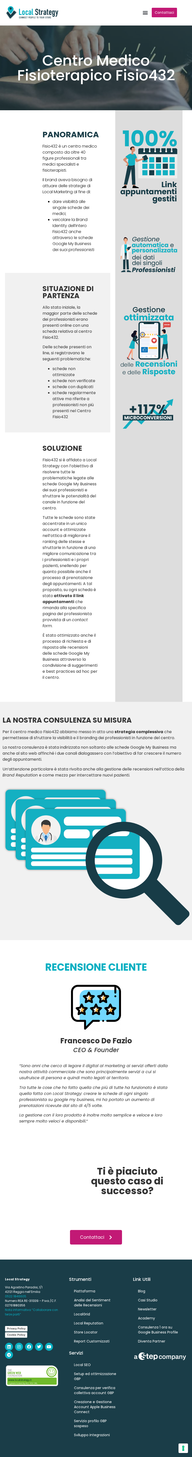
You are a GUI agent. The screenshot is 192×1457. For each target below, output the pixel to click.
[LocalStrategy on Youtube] (49, 1347)
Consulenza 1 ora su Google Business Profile (158, 1330)
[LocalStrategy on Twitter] (39, 1347)
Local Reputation (88, 1323)
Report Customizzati (92, 1341)
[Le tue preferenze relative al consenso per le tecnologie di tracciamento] (183, 1448)
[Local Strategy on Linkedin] (9, 1347)
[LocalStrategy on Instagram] (19, 1347)
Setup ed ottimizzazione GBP (95, 1376)
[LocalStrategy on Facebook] (29, 1347)
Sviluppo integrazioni (92, 1434)
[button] (145, 13)
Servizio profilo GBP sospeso (90, 1423)
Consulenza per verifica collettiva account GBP (94, 1390)
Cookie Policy (16, 1334)
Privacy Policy (16, 1328)
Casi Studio (148, 1300)
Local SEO (82, 1364)
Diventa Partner (151, 1341)
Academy (146, 1318)
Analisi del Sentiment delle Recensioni (92, 1303)
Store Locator (86, 1332)
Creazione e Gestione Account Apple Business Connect (95, 1406)
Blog (141, 1291)
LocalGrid (82, 1314)
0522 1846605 (15, 1296)
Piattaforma (84, 1291)
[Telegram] (9, 1355)
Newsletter (147, 1309)
